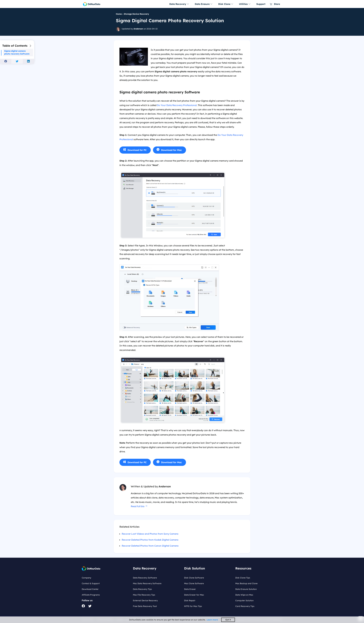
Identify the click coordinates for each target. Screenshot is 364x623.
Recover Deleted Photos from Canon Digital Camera (150, 545)
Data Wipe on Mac (244, 595)
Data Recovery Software (145, 577)
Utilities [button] (243, 4)
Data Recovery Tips (142, 589)
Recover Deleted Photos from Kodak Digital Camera (150, 539)
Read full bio (138, 506)
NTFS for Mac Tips (193, 606)
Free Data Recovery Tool (145, 606)
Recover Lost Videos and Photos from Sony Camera (150, 533)
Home (119, 14)
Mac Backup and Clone (246, 583)
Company (86, 577)
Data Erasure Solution (246, 589)
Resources (243, 568)
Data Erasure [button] (202, 4)
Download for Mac (171, 150)
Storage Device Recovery (136, 14)
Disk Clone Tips (242, 577)
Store (276, 4)
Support (260, 4)
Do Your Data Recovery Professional (177, 105)
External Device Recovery (145, 600)
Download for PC (137, 150)
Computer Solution (244, 600)
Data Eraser (190, 589)
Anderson (138, 28)
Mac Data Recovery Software (147, 583)
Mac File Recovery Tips (144, 595)
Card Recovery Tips (244, 606)
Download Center (90, 589)
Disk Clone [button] (224, 4)
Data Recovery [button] (178, 4)
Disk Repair (189, 600)
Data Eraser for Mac (194, 595)
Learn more (212, 619)
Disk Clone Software (194, 577)
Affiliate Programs (91, 595)
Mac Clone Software (194, 583)
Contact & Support (91, 583)
